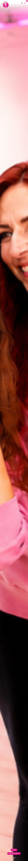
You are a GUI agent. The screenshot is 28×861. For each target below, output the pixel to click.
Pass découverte (14, 853)
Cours (14, 850)
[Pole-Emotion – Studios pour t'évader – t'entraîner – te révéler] (5, 4)
